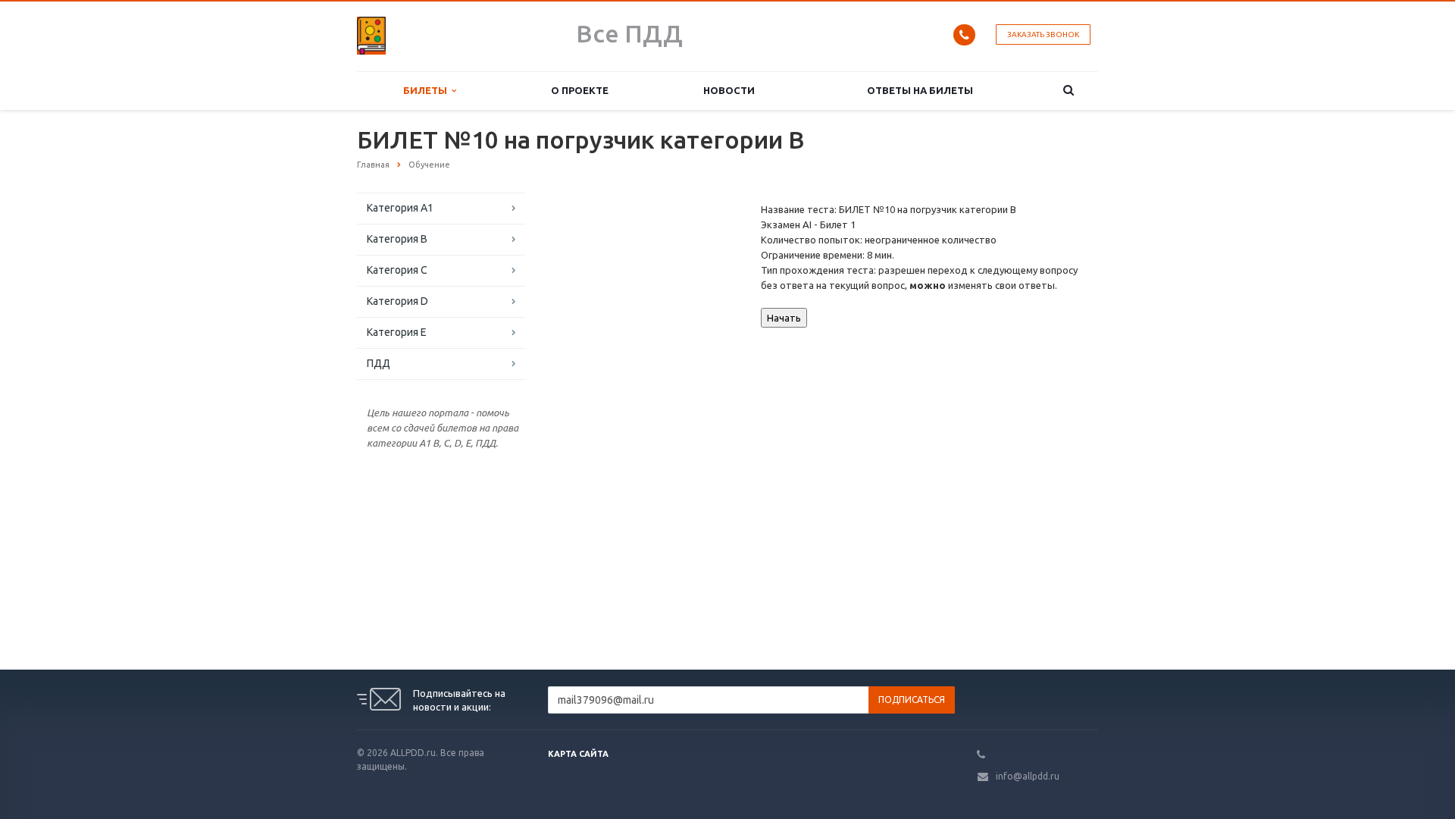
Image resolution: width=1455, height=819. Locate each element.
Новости (729, 90)
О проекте (580, 90)
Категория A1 (400, 208)
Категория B (397, 239)
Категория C (397, 270)
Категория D (397, 301)
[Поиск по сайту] (1069, 90)
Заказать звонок (1043, 34)
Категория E (397, 332)
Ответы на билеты (920, 90)
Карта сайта (578, 753)
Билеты (427, 90)
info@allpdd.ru (1027, 776)
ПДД (378, 363)
